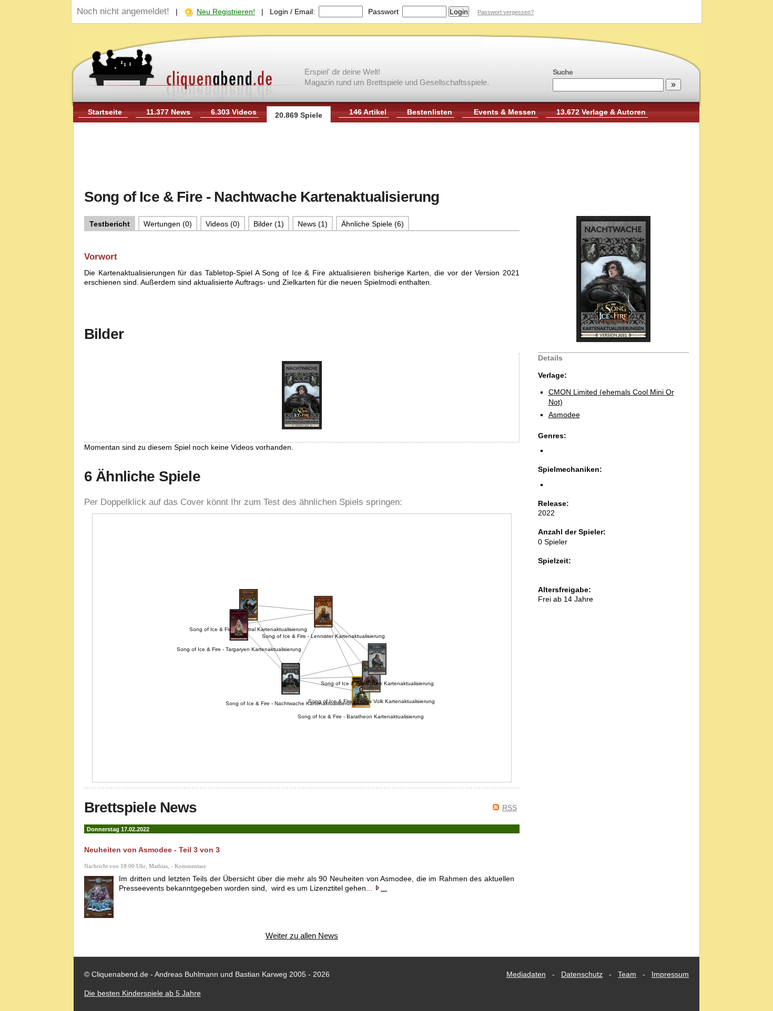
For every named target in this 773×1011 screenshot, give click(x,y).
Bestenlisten (429, 112)
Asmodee (564, 414)
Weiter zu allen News (302, 935)
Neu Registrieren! (226, 11)
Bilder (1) (268, 224)
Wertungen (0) (168, 224)
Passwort (383, 11)
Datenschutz (582, 974)
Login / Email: (292, 11)
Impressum (670, 974)
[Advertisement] (386, 156)
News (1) (313, 224)
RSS (509, 807)
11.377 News (168, 112)
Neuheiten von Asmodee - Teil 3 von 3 (152, 849)
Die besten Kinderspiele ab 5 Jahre (142, 993)
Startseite (105, 112)
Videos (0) (223, 224)
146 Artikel (368, 112)
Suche (563, 72)
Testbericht (109, 224)
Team (627, 974)
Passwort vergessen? (505, 12)
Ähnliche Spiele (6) (372, 224)
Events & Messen (505, 112)
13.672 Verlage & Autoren (601, 112)
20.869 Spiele (298, 115)
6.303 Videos (234, 112)
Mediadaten (526, 974)
